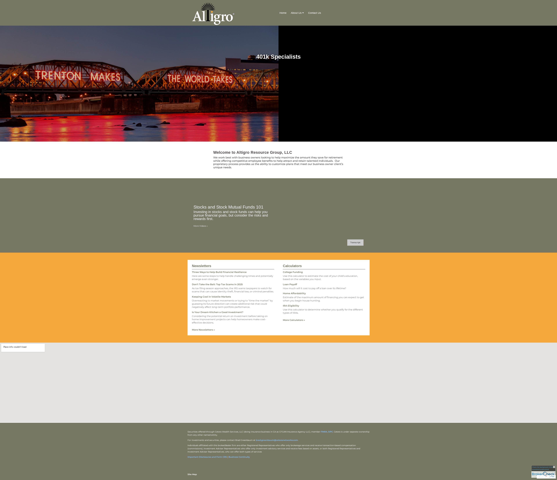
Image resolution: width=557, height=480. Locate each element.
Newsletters (201, 266)
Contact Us (314, 12)
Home (283, 12)
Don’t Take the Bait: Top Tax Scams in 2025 (217, 284)
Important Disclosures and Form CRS (207, 457)
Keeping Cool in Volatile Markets (211, 296)
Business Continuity (239, 457)
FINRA (324, 431)
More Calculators (294, 320)
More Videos (200, 226)
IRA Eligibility (291, 305)
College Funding (293, 272)
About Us (296, 12)
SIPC (330, 431)
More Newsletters (203, 329)
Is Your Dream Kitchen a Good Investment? (217, 312)
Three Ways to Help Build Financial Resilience (219, 272)
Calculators (292, 266)
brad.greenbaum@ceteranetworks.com (277, 440)
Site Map (192, 474)
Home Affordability (294, 293)
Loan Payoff (290, 284)
